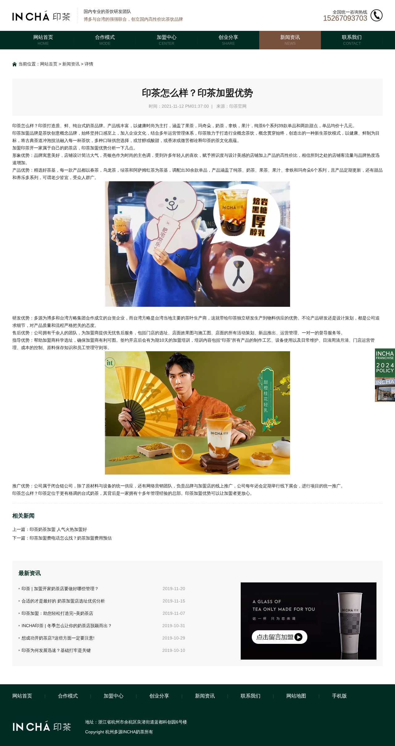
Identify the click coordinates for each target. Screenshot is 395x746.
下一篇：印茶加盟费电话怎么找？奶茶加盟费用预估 (62, 538)
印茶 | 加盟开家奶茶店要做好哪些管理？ (60, 588)
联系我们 (250, 695)
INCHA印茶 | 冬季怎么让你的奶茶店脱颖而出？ (67, 625)
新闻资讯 (71, 63)
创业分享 (159, 695)
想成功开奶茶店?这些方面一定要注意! (58, 638)
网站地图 (296, 695)
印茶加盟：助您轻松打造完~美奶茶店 (57, 613)
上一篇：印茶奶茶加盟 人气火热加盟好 (49, 529)
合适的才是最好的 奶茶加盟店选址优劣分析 (63, 600)
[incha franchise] (385, 350)
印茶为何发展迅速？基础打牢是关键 (56, 650)
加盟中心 (113, 695)
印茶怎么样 (23, 125)
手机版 (339, 695)
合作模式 (68, 695)
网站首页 (48, 63)
